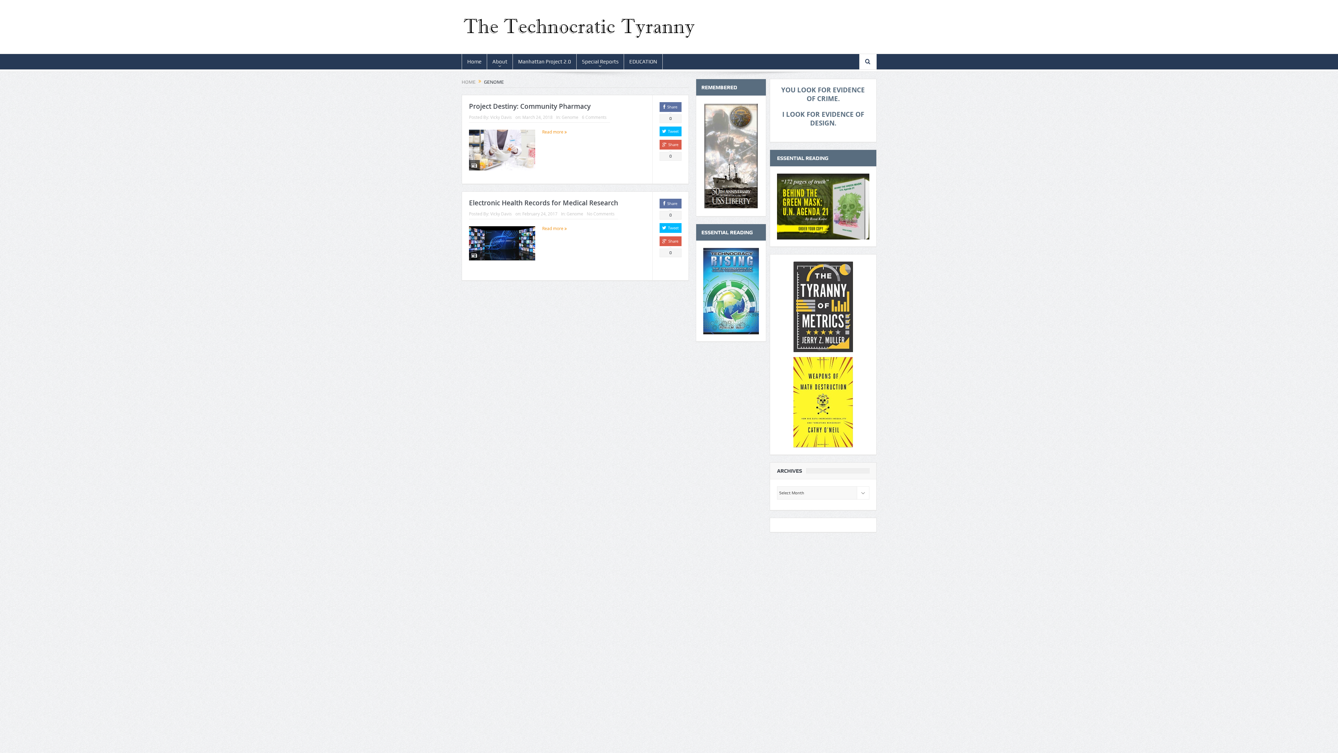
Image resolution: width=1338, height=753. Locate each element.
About (499, 62)
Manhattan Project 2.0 (544, 62)
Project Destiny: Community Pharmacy (530, 106)
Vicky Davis (501, 117)
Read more (553, 132)
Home (474, 62)
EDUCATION (643, 62)
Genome (570, 117)
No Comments (601, 213)
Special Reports (600, 62)
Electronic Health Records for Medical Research (543, 202)
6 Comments (594, 117)
